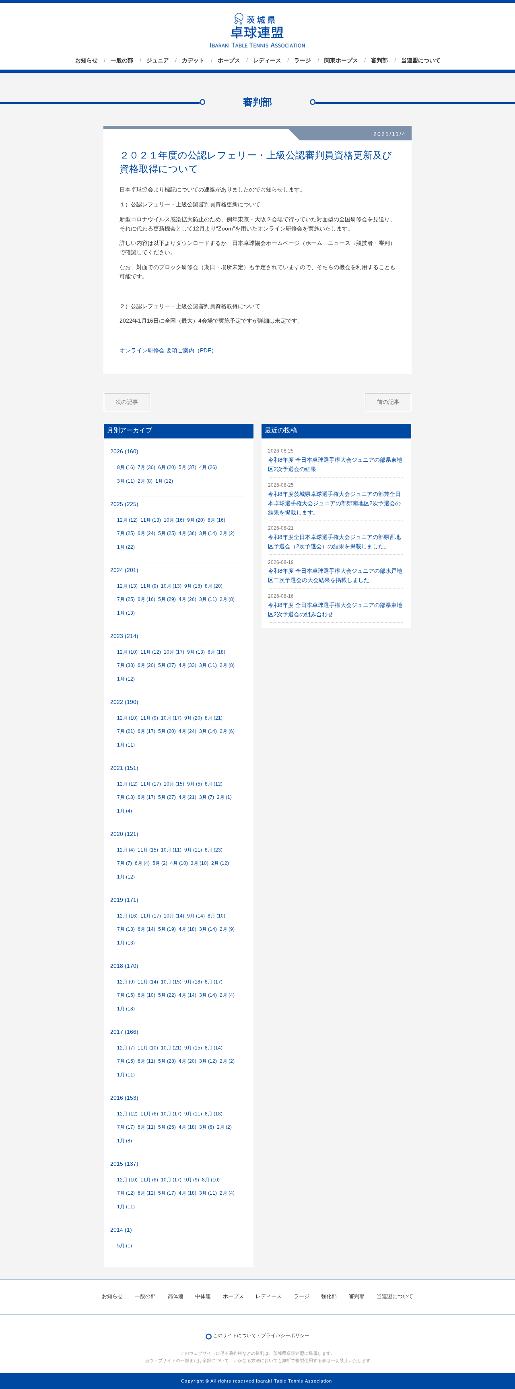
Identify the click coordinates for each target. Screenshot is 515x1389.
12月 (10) (127, 652)
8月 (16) (126, 467)
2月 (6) (227, 731)
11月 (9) (149, 586)
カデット (193, 60)
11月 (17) (150, 784)
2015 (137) (124, 1164)
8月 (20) (213, 586)
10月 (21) (171, 1047)
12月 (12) (127, 520)
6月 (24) (146, 533)
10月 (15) (174, 784)
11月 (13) (150, 520)
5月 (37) (187, 467)
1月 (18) (126, 1008)
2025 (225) (124, 504)
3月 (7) (206, 797)
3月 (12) (208, 1061)
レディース (267, 60)
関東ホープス (341, 60)
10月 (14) (174, 916)
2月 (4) (227, 995)
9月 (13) (196, 652)
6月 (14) (146, 929)
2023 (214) (124, 636)
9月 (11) (193, 850)
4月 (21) (187, 797)
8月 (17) (213, 982)
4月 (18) (187, 929)
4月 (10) (179, 863)
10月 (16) (174, 520)
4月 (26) (208, 467)
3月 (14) (208, 533)
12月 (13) (127, 586)
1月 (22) (126, 547)
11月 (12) (150, 652)
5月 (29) (167, 599)
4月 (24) (187, 731)
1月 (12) (164, 481)
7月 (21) (126, 731)
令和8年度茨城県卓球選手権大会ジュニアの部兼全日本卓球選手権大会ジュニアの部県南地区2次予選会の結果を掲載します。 (334, 503)
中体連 (203, 1296)
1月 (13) (126, 613)
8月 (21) (213, 718)
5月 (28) (167, 1061)
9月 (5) (194, 784)
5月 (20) (167, 731)
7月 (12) (126, 1193)
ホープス (229, 60)
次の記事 (126, 402)
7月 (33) (126, 665)
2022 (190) (124, 702)
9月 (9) (191, 1179)
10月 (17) (174, 652)
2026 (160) (124, 452)
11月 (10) (148, 1047)
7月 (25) (126, 533)
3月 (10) (199, 863)
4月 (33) (187, 665)
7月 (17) (126, 1127)
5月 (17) (167, 1193)
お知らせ (86, 60)
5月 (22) (167, 995)
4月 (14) (187, 995)
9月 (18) (193, 586)
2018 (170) (124, 966)
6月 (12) (146, 1193)
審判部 (379, 60)
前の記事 (388, 402)
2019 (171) (124, 900)
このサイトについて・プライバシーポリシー (261, 1335)
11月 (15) (148, 850)
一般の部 (122, 60)
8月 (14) (213, 1047)
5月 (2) (159, 863)
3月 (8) (206, 1127)
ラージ (302, 60)
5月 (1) (124, 1245)
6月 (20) (167, 467)
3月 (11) (126, 481)
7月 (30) (146, 467)
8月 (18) (216, 652)
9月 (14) (196, 916)
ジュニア (157, 60)
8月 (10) (216, 916)
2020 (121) (124, 834)
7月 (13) (126, 797)
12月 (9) (126, 982)
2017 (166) (124, 1032)
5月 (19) (167, 929)
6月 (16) (146, 599)
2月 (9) (227, 929)
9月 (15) (193, 1047)
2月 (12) (220, 863)
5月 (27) (167, 665)
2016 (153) (124, 1098)
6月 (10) (146, 995)
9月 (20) (196, 520)
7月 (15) (126, 995)
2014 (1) (121, 1230)
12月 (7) (126, 1047)
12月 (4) (126, 850)
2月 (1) (224, 797)
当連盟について (421, 60)
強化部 (329, 1296)
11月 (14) (148, 982)
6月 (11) (146, 1061)
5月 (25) (167, 533)
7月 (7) (124, 863)
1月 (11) (126, 745)
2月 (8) (145, 481)
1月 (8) (124, 1140)
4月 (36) (187, 533)
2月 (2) (227, 533)
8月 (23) (213, 850)
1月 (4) (124, 811)
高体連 (175, 1296)
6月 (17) (146, 731)
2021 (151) (124, 768)
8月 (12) (213, 784)
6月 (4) (142, 863)
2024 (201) (124, 570)
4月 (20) (187, 1061)
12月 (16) (127, 916)
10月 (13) (171, 586)
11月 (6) (149, 1113)
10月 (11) (171, 850)
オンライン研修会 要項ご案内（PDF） (168, 351)
